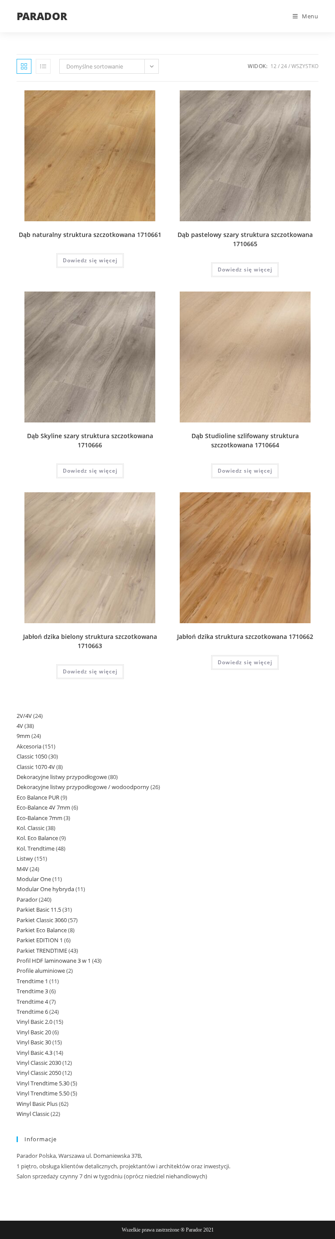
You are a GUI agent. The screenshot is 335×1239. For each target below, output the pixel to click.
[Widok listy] (43, 66)
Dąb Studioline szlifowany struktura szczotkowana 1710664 (245, 440)
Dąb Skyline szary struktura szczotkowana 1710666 (90, 440)
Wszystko (304, 66)
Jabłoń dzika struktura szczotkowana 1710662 (245, 636)
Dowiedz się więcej (90, 260)
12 (273, 66)
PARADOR (42, 16)
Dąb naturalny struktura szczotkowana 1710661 (90, 234)
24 (284, 66)
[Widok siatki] (24, 66)
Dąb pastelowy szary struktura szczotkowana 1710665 (245, 239)
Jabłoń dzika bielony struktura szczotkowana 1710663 (90, 641)
